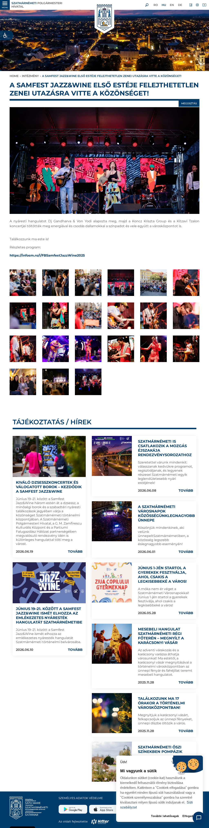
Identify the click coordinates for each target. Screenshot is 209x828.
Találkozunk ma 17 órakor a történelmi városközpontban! (161, 703)
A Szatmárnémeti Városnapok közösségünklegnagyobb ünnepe (166, 513)
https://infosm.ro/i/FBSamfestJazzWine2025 (47, 255)
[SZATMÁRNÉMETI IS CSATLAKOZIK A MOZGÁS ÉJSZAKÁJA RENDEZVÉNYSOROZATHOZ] (112, 456)
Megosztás (189, 103)
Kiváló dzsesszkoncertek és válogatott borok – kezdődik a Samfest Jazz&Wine (49, 487)
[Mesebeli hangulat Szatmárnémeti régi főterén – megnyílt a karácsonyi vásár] (112, 644)
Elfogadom (189, 816)
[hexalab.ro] (100, 821)
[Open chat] (199, 818)
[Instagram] (197, 5)
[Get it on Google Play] (73, 807)
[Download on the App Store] (103, 807)
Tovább (75, 551)
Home (14, 76)
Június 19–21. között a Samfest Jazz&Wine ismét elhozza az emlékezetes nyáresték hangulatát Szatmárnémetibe (49, 616)
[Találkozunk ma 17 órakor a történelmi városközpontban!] (112, 713)
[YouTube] (204, 5)
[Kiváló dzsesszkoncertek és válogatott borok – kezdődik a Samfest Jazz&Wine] (49, 456)
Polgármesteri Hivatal (36, 4)
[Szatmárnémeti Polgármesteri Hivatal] (104, 18)
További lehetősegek (165, 816)
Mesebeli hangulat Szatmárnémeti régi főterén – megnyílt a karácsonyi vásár (161, 636)
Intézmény (30, 76)
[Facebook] (191, 5)
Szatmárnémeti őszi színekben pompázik (160, 749)
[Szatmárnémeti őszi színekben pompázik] (112, 762)
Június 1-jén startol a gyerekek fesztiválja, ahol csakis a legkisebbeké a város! (162, 575)
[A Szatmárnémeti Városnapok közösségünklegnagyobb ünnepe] (112, 521)
